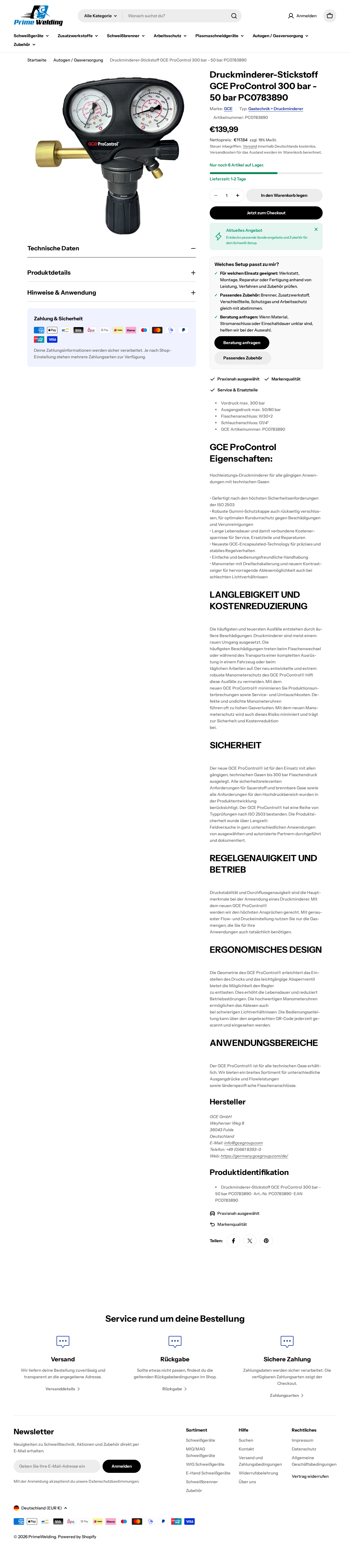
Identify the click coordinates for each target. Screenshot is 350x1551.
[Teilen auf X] (249, 1240)
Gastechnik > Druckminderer (275, 108)
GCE (228, 108)
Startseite (36, 60)
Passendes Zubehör (242, 357)
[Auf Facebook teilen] (233, 1240)
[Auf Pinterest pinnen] (266, 1240)
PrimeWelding (42, 1536)
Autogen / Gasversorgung (78, 60)
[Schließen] (316, 229)
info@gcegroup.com (243, 1142)
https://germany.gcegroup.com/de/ (254, 1156)
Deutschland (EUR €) (41, 1508)
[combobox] (160, 15)
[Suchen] (234, 16)
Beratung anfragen (241, 342)
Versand (250, 146)
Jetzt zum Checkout (266, 212)
